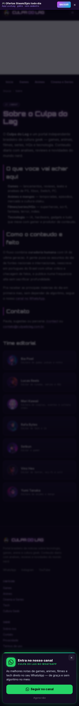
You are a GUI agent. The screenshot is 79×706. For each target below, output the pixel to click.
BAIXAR (63, 4)
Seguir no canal (42, 689)
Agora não (39, 697)
